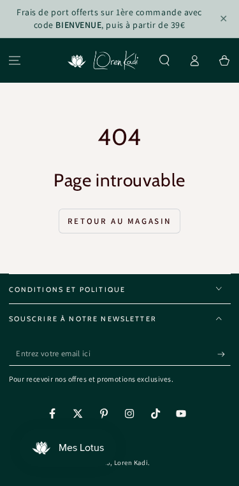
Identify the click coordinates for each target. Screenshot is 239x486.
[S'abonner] (224, 354)
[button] (165, 61)
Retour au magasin (119, 221)
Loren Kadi (131, 462)
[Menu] (15, 61)
